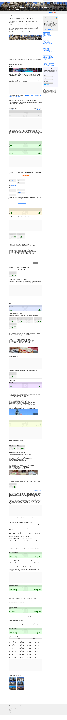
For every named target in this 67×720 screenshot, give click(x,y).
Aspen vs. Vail (45, 60)
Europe (27, 705)
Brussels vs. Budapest (47, 35)
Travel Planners (11, 712)
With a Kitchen (13, 185)
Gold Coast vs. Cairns (47, 64)
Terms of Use (14, 708)
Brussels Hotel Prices (22, 203)
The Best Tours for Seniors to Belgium (31, 95)
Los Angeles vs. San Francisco (48, 52)
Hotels (9, 709)
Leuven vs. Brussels (47, 40)
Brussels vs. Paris (46, 41)
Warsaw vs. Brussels (47, 44)
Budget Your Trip (13, 0)
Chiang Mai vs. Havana (47, 56)
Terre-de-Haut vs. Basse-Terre (48, 65)
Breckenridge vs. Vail (47, 62)
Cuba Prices (39, 109)
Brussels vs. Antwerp (47, 32)
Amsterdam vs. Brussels (47, 43)
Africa (12, 705)
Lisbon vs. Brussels (46, 42)
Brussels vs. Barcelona (47, 36)
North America (34, 705)
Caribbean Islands (17, 705)
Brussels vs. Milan (46, 39)
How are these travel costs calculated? (37, 490)
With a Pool (21, 182)
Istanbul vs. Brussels (47, 37)
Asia (14, 705)
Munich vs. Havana (46, 49)
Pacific (38, 705)
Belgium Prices (11, 109)
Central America (23, 705)
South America (41, 705)
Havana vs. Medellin (47, 55)
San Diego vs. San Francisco (48, 59)
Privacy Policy (10, 708)
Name (45, 75)
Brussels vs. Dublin (46, 48)
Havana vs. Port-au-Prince (48, 57)
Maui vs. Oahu (45, 54)
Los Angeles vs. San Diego (48, 51)
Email (45, 78)
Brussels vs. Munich (46, 47)
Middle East (30, 705)
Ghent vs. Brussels (46, 34)
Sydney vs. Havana (46, 50)
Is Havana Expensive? (24, 518)
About (49, 29)
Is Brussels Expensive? (14, 518)
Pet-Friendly (21, 180)
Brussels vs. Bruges (46, 33)
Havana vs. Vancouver (47, 58)
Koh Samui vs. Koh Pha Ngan (48, 63)
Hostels (10, 710)
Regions (10, 705)
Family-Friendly (12, 180)
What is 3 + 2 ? (46, 81)
